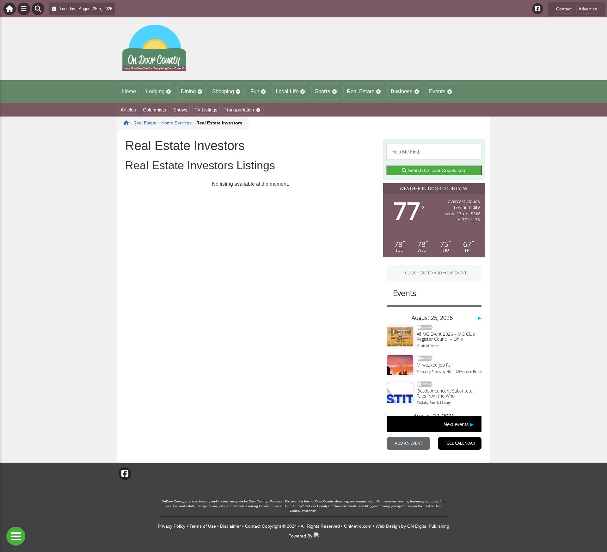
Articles (128, 109)
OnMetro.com (357, 526)
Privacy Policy (171, 526)
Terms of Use (202, 526)
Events (437, 91)
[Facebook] (537, 8)
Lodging (155, 91)
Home (129, 91)
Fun (254, 91)
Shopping (223, 91)
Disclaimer (230, 526)
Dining (188, 91)
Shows (180, 109)
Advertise (588, 8)
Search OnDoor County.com (437, 170)
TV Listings (206, 109)
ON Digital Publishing (428, 526)
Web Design (388, 526)
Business (402, 91)
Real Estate (360, 91)
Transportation (239, 109)
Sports (322, 91)
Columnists (154, 109)
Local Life (287, 91)
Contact (564, 8)
